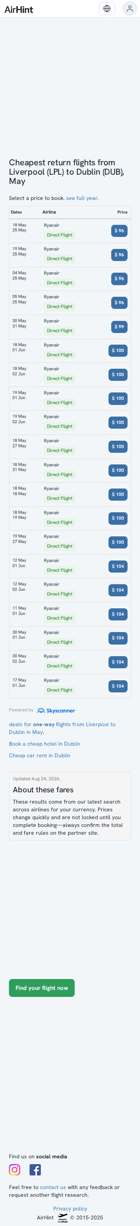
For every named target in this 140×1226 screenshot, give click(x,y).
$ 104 (118, 566)
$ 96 (119, 231)
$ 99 (119, 327)
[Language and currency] (107, 8)
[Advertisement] (70, 1079)
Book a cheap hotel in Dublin (44, 743)
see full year (81, 197)
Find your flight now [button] (42, 988)
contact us (53, 1187)
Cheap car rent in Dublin (39, 755)
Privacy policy (70, 1208)
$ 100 (118, 350)
